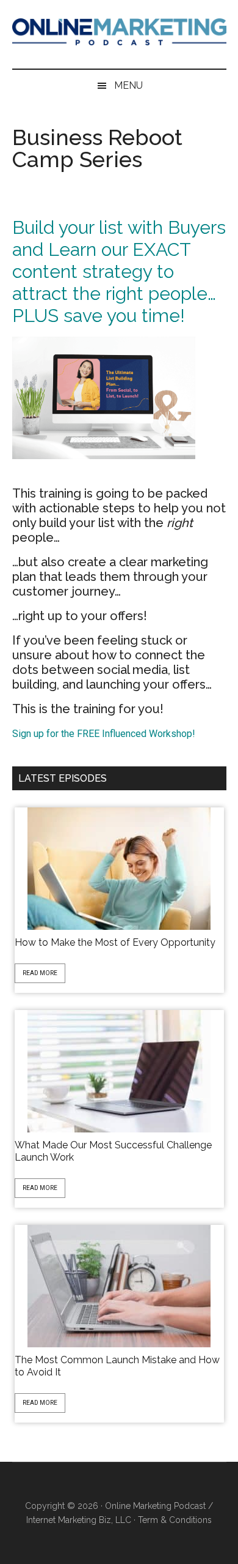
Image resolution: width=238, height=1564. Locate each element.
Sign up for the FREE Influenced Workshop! (103, 733)
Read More (40, 973)
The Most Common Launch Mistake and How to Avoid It (117, 1366)
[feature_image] (119, 868)
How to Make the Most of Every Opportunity (115, 942)
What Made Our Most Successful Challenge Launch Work (113, 1151)
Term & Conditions (175, 1520)
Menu (128, 85)
